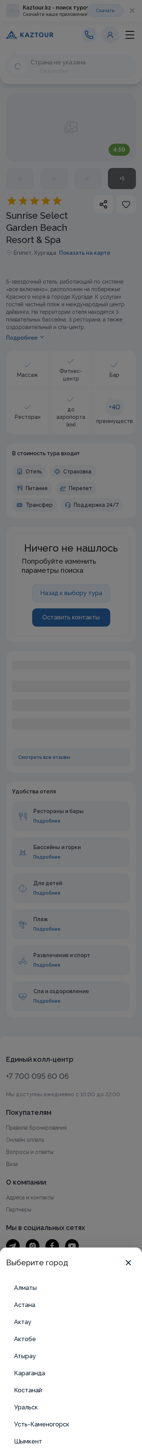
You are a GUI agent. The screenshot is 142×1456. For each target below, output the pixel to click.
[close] (128, 1262)
